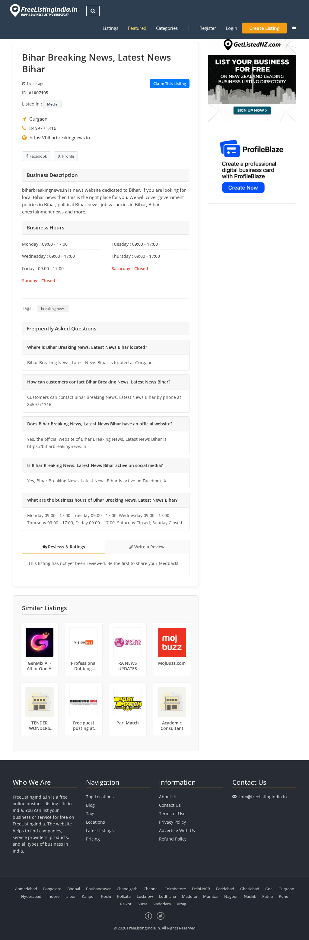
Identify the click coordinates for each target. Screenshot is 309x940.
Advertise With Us (177, 830)
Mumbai (210, 896)
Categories (167, 28)
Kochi (106, 896)
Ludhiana (167, 896)
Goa (268, 888)
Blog (90, 805)
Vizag (181, 904)
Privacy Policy (172, 822)
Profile (68, 156)
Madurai (189, 896)
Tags (90, 813)
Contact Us (170, 805)
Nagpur (231, 896)
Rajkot (126, 904)
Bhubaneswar (98, 888)
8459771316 (42, 128)
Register (207, 28)
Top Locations (100, 797)
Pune (283, 896)
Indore (53, 896)
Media (52, 104)
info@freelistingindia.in (263, 797)
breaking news (53, 308)
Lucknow (145, 896)
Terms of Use (172, 813)
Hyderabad (31, 896)
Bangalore (52, 888)
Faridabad (225, 888)
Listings (110, 28)
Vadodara (162, 904)
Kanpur (88, 896)
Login (231, 28)
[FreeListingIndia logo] (44, 10)
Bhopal (73, 888)
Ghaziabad (249, 888)
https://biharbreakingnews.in (60, 137)
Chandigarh (127, 888)
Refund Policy (172, 839)
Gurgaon (38, 119)
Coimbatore (175, 888)
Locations (95, 822)
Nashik (250, 896)
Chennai (151, 888)
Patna (267, 896)
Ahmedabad (26, 888)
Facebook (38, 156)
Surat (142, 904)
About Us (168, 797)
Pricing (93, 839)
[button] (294, 28)
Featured (137, 28)
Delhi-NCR (201, 888)
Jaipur (70, 896)
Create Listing (264, 28)
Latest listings (100, 830)
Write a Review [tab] (148, 547)
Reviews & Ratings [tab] (66, 547)
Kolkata (124, 896)
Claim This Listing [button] (169, 83)
